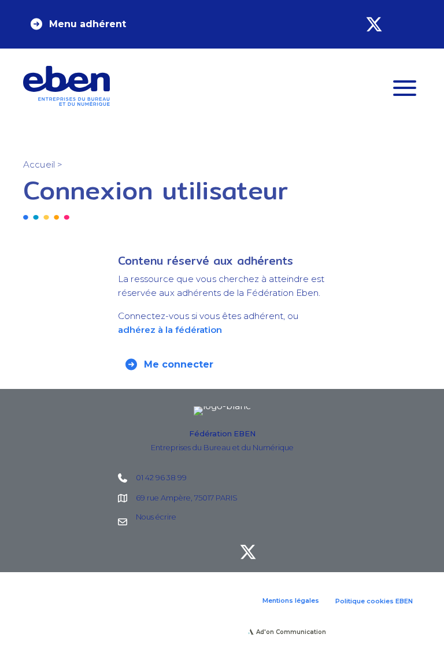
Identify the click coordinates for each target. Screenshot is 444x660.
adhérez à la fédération (170, 329)
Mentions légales (290, 600)
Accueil (39, 164)
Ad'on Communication (291, 632)
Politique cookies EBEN (374, 601)
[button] (77, 24)
